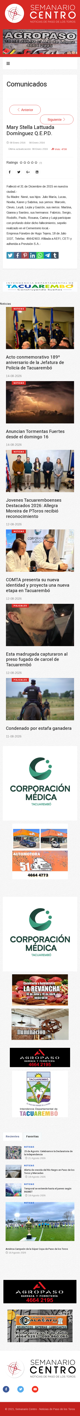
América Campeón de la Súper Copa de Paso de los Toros (36, 567)
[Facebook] (10, 172)
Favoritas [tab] (32, 1136)
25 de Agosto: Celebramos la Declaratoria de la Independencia (39, 360)
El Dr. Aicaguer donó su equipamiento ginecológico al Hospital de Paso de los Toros (36, 712)
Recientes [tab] (12, 1136)
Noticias (19, 308)
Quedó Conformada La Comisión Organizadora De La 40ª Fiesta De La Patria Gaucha (40, 638)
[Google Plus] (28, 172)
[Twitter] (19, 172)
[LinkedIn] (37, 172)
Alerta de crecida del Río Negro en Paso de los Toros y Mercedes (39, 429)
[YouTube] (36, 1389)
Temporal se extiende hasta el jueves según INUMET (36, 498)
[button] (10, 1223)
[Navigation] (8, 63)
